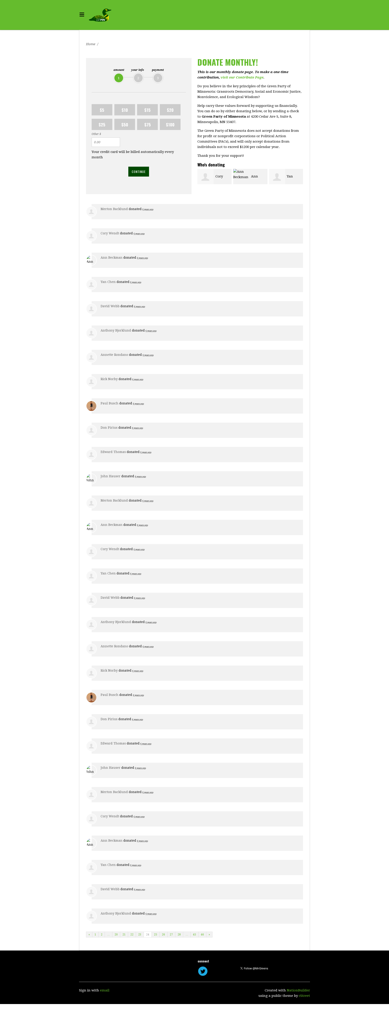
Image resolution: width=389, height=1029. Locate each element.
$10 (125, 110)
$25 (102, 124)
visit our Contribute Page (242, 77)
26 (163, 934)
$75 (147, 124)
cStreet (304, 996)
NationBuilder (298, 990)
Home (90, 44)
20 (116, 934)
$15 (147, 110)
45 (194, 934)
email (104, 990)
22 (131, 934)
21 (124, 934)
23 (139, 934)
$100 (170, 124)
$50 (124, 124)
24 (147, 934)
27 (171, 934)
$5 (102, 110)
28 (179, 934)
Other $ (96, 134)
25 (155, 934)
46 (202, 934)
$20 (170, 110)
